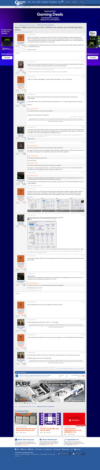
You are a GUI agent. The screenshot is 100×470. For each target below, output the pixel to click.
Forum (59, 2)
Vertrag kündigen (43, 454)
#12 (83, 302)
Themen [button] (38, 2)
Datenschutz (17, 456)
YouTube (78, 449)
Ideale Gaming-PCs (64, 5)
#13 (83, 319)
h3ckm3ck (79, 376)
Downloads (45, 2)
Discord (25, 449)
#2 (83, 61)
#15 (83, 352)
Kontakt (22, 454)
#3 (83, 76)
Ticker (29, 2)
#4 (83, 94)
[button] (20, 7)
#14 (83, 335)
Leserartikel (23, 7)
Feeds (18, 449)
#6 (83, 142)
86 (42, 432)
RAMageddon (37, 5)
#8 (83, 189)
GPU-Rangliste (73, 5)
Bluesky (32, 449)
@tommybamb (31, 276)
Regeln (29, 7)
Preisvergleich (53, 2)
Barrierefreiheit (51, 454)
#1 (83, 34)
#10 (83, 255)
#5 (83, 127)
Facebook (39, 449)
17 (66, 434)
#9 (83, 215)
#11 (83, 273)
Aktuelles (17, 7)
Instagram (58, 449)
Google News (48, 449)
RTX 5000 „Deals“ (45, 5)
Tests (33, 2)
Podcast (30, 5)
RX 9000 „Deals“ (54, 5)
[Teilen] (82, 35)
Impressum (17, 454)
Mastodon (66, 449)
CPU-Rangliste (82, 5)
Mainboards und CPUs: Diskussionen (41, 376)
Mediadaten (27, 454)
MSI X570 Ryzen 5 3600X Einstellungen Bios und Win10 (35, 375)
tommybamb (19, 32)
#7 (83, 172)
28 (18, 432)
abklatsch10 (21, 376)
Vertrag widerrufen (35, 454)
